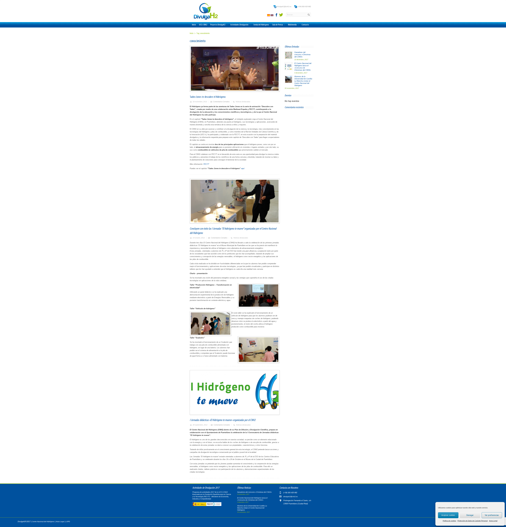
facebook (277, 14)
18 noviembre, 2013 (200, 102)
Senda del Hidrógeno (261, 25)
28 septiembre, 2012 (200, 425)
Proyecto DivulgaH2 (217, 25)
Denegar (470, 515)
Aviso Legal (493, 521)
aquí (242, 168)
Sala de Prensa (277, 25)
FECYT (206, 164)
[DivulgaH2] (204, 20)
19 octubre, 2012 (199, 238)
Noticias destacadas (243, 102)
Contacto (305, 25)
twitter (281, 14)
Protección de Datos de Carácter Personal (473, 521)
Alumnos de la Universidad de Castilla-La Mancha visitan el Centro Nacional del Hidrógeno (303, 81)
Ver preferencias (492, 515)
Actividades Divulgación (239, 25)
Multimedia (292, 25)
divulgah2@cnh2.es (284, 6)
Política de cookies (449, 521)
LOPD (68, 522)
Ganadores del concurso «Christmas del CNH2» (302, 54)
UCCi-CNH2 (203, 25)
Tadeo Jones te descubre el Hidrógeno (208, 97)
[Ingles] (272, 16)
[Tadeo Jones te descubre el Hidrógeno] (234, 69)
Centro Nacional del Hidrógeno (43, 522)
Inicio (194, 25)
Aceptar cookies (448, 515)
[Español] (269, 16)
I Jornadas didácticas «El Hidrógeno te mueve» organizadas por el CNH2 (223, 420)
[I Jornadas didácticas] (234, 392)
